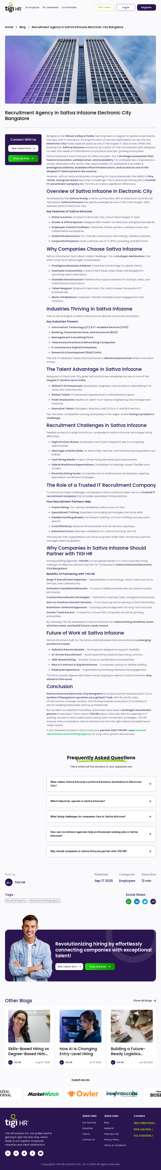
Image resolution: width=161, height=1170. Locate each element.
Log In (125, 7)
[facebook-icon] (32, 1153)
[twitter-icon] (24, 1153)
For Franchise (69, 7)
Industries (87, 1128)
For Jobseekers (51, 7)
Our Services (89, 1122)
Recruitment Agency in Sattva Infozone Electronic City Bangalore (77, 27)
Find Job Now (21, 158)
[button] (101, 784)
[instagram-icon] (16, 1153)
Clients (86, 1134)
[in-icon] (8, 1153)
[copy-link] (153, 901)
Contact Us (88, 1139)
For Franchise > (143, 1135)
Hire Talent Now (21, 148)
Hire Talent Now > (145, 1123)
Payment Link (111, 1134)
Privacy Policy (111, 1139)
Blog (22, 27)
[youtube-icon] (40, 1153)
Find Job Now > (143, 1129)
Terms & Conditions (115, 1145)
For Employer (32, 7)
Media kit (109, 1128)
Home (9, 27)
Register (146, 7)
